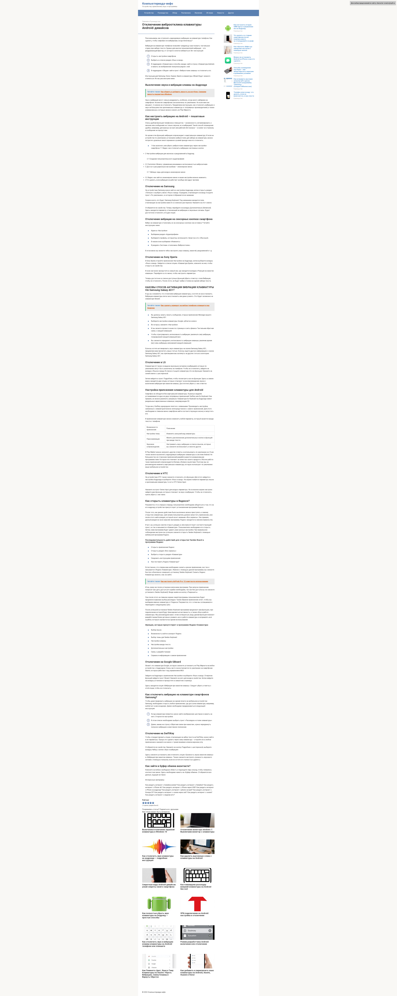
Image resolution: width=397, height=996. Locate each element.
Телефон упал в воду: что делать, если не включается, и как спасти (244, 94)
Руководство (163, 13)
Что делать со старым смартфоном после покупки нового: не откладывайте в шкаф (243, 38)
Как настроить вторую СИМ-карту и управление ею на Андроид (243, 26)
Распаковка (186, 13)
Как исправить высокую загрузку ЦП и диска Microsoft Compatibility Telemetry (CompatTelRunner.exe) (243, 82)
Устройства (149, 13)
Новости (220, 13)
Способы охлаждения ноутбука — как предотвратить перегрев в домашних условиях (244, 70)
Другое (231, 13)
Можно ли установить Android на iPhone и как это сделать (244, 59)
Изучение (198, 13)
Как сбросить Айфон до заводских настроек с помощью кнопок (243, 48)
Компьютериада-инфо (157, 3)
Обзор (174, 13)
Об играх (209, 13)
